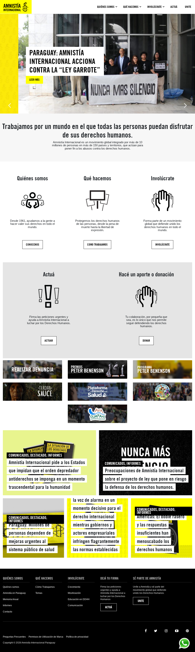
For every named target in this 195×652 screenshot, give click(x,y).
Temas (38, 593)
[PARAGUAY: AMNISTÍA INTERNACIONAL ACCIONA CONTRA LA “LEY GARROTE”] (47, 65)
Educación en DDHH (79, 599)
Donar (146, 340)
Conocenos (32, 244)
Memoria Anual (10, 599)
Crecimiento (74, 587)
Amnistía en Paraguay (14, 593)
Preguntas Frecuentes (14, 636)
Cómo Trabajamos (45, 587)
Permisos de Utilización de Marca (46, 636)
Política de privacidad (77, 636)
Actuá (173, 7)
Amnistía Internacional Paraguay (15, 7)
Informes (7, 605)
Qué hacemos (130, 7)
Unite (188, 7)
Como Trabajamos (97, 244)
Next (185, 105)
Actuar (49, 340)
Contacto (7, 611)
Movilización (74, 593)
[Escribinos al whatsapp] (184, 643)
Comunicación (75, 605)
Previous (9, 105)
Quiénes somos (105, 7)
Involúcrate (154, 7)
